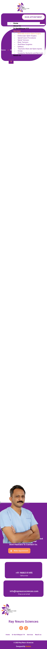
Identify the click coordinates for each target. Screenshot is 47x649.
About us (17, 26)
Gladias (28, 646)
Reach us (17, 55)
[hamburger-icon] (42, 23)
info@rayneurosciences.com (24, 591)
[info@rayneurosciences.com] (24, 584)
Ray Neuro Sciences (23, 621)
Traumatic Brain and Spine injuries (30, 49)
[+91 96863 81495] (24, 565)
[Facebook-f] (21, 628)
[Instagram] (26, 628)
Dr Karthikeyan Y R (21, 28)
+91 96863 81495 (24, 572)
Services (30, 634)
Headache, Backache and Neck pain (30, 53)
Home (15, 23)
